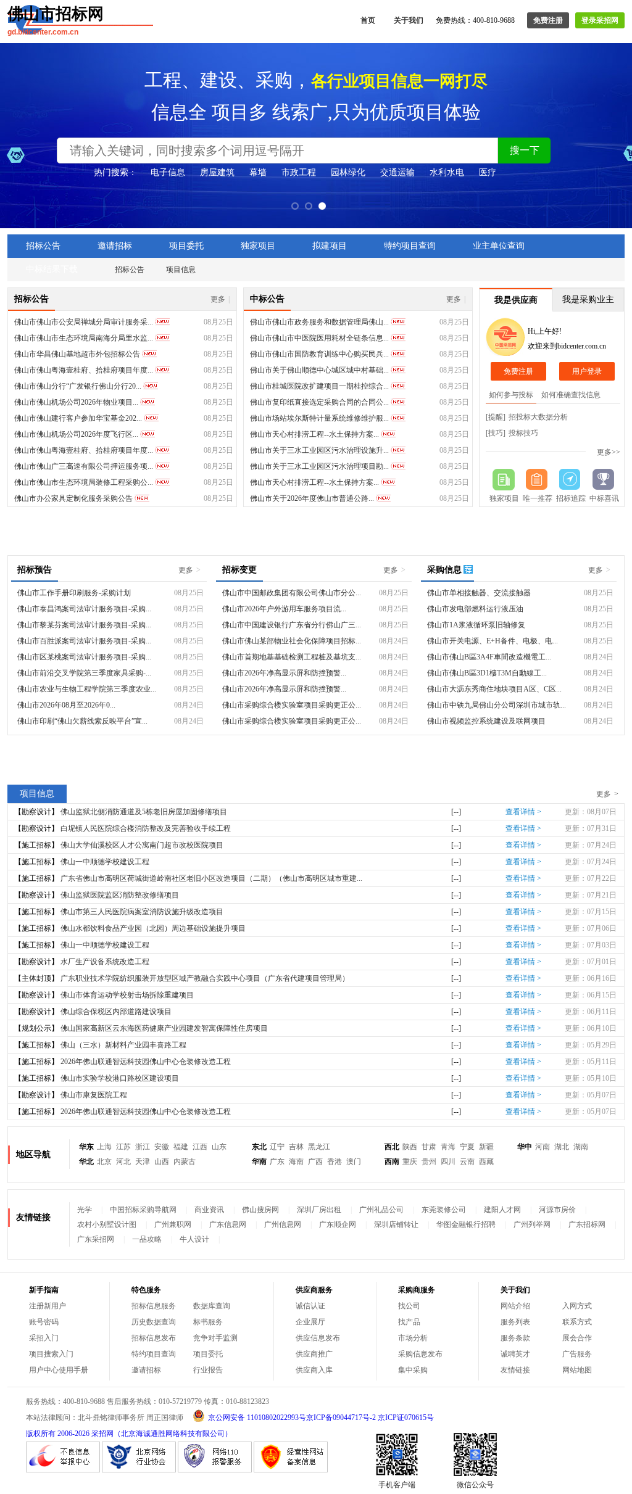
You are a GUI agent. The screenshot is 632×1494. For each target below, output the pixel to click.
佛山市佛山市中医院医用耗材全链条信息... (319, 338)
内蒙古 (184, 1161)
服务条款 (515, 1338)
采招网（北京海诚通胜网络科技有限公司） (161, 1433)
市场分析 (413, 1338)
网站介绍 (515, 1306)
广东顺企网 (337, 1224)
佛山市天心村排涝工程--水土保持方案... (314, 434)
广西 (315, 1161)
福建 (180, 1146)
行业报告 (208, 1370)
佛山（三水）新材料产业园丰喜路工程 (123, 1045)
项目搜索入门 (51, 1354)
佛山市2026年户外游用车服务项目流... (284, 609)
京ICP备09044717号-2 (341, 1417)
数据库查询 (211, 1306)
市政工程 (298, 172)
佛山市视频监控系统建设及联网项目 (486, 721)
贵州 (429, 1161)
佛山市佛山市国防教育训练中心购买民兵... (319, 354)
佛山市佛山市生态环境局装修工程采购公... (83, 482)
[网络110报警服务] (215, 1470)
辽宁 (277, 1146)
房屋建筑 (217, 172)
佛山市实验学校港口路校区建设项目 (119, 1078)
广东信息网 (227, 1224)
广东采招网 (95, 1239)
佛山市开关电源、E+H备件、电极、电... (492, 641)
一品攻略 (147, 1239)
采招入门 (44, 1338)
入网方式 (577, 1306)
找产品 (409, 1322)
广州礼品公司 (381, 1209)
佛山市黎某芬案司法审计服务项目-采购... (84, 625)
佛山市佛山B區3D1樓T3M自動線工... (487, 673)
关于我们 (408, 20)
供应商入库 (314, 1370)
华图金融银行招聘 (466, 1224)
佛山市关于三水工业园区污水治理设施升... (319, 450)
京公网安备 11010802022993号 (257, 1417)
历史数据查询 (153, 1322)
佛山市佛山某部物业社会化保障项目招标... (291, 641)
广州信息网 (282, 1224)
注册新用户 (47, 1306)
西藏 (486, 1161)
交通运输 (397, 172)
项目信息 (181, 269)
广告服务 (577, 1354)
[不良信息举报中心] (63, 1470)
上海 (104, 1146)
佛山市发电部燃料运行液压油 (475, 609)
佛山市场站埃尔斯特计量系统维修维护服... (319, 418)
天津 (142, 1161)
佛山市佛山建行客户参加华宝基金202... (78, 418)
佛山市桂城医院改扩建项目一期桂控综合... (319, 386)
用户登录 (587, 371)
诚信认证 (310, 1306)
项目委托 (186, 245)
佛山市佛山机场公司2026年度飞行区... (76, 434)
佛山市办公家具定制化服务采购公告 (73, 498)
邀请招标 (115, 245)
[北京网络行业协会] (139, 1470)
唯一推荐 (537, 498)
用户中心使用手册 (58, 1370)
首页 (367, 20)
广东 (277, 1161)
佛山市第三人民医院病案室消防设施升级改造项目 (141, 911)
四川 (448, 1161)
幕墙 (258, 172)
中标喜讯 (604, 498)
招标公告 (43, 245)
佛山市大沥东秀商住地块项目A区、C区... (494, 689)
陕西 (409, 1146)
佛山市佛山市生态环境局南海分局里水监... (83, 338)
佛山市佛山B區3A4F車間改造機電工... (489, 657)
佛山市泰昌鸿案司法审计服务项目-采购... (84, 609)
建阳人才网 (502, 1209)
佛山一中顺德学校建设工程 (104, 861)
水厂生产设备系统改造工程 (104, 961)
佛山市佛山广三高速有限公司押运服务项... (83, 466)
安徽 (161, 1146)
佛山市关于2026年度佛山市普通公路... (312, 498)
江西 (200, 1146)
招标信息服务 (153, 1306)
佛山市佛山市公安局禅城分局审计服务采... (83, 322)
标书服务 (208, 1322)
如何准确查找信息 (571, 394)
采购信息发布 (420, 1354)
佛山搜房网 (260, 1209)
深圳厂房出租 (319, 1209)
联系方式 (577, 1322)
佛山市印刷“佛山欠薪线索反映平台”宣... (82, 721)
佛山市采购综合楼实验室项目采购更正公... (291, 705)
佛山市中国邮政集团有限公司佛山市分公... (291, 592)
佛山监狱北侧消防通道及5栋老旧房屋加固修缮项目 (143, 811)
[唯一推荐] (537, 479)
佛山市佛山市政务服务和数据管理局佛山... (319, 322)
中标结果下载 (52, 269)
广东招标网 (586, 1224)
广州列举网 (532, 1224)
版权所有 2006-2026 (57, 1433)
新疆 (486, 1146)
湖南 (580, 1146)
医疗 (487, 172)
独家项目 (258, 245)
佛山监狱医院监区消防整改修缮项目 (119, 895)
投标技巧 (523, 433)
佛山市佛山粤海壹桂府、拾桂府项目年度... (83, 370)
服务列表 (515, 1322)
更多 (220, 299)
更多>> (608, 452)
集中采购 (413, 1370)
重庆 (409, 1161)
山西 (161, 1161)
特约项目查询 (410, 245)
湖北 (561, 1146)
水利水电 (447, 172)
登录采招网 (599, 20)
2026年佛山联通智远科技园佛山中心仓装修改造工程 (145, 1061)
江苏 (123, 1146)
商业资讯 (209, 1209)
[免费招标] (504, 479)
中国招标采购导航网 (143, 1209)
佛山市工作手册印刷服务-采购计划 (74, 592)
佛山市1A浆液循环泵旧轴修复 (476, 625)
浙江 (142, 1146)
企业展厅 (310, 1322)
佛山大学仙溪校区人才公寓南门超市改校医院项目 (141, 845)
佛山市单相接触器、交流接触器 (479, 592)
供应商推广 (314, 1354)
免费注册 (548, 20)
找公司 (409, 1306)
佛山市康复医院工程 (93, 1095)
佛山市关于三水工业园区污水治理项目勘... (319, 466)
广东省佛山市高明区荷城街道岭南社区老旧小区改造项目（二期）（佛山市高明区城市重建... (211, 878)
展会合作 (577, 1338)
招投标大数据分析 (538, 417)
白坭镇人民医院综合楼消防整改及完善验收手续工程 (145, 828)
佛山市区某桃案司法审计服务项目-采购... (84, 657)
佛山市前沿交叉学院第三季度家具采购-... (84, 673)
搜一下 (524, 150)
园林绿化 (348, 172)
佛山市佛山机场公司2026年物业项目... (76, 402)
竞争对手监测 (215, 1338)
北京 (104, 1161)
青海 (448, 1146)
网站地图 (577, 1370)
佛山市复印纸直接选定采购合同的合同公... (319, 402)
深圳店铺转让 (396, 1224)
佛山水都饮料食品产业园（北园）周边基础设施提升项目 (153, 928)
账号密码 (44, 1322)
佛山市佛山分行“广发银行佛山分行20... (77, 386)
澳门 (353, 1161)
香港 (334, 1161)
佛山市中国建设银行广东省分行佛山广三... (291, 625)
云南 (467, 1161)
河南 (542, 1146)
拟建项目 (329, 245)
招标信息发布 (153, 1338)
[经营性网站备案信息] (291, 1470)
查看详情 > (523, 811)
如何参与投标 (511, 394)
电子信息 (168, 172)
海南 (296, 1161)
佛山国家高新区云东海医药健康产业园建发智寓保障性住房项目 (164, 1028)
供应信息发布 (318, 1338)
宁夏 (467, 1146)
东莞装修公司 (444, 1209)
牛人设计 (194, 1239)
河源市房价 (557, 1209)
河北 (123, 1161)
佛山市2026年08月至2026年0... (66, 705)
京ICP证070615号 (406, 1417)
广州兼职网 (172, 1224)
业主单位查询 (499, 245)
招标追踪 (571, 498)
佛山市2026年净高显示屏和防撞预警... (284, 673)
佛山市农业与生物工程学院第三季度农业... (86, 689)
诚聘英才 (515, 1354)
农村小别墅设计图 (106, 1224)
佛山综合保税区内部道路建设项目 (116, 1011)
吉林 (296, 1146)
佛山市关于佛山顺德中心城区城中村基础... (319, 370)
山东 (219, 1146)
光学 (84, 1209)
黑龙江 (319, 1146)
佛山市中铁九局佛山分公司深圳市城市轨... (496, 705)
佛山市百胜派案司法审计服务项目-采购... (84, 641)
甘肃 (429, 1146)
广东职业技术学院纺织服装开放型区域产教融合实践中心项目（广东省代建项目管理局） (204, 978)
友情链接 (515, 1370)
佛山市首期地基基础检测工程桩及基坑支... (291, 657)
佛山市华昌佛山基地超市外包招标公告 (77, 354)
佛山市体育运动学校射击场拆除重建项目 (127, 995)
